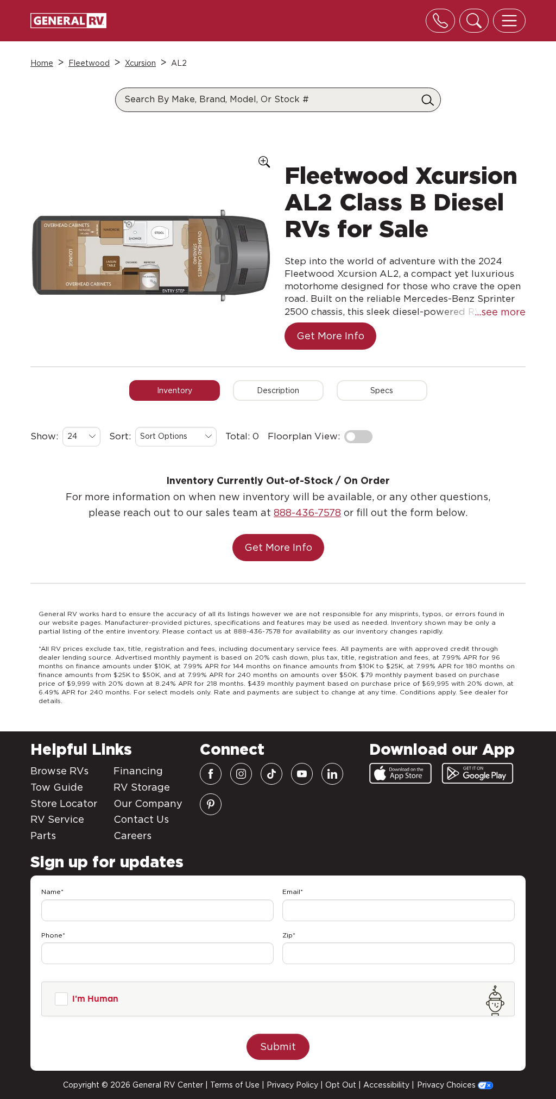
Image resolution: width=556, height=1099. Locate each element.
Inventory (174, 390)
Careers (132, 835)
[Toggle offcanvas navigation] (509, 21)
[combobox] (81, 436)
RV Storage (141, 787)
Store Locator (63, 803)
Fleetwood (89, 63)
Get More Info (330, 336)
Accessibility (386, 1085)
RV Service (57, 819)
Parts (43, 835)
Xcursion (140, 63)
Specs (381, 390)
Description (278, 390)
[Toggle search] (474, 21)
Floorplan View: (304, 436)
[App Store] (400, 773)
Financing (138, 771)
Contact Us (141, 819)
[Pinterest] (211, 804)
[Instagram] (241, 774)
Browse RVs (59, 771)
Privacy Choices (447, 1085)
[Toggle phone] (440, 21)
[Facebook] (211, 774)
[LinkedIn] (332, 774)
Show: (44, 436)
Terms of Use (235, 1085)
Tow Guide (56, 787)
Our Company (147, 803)
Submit (278, 1046)
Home (41, 63)
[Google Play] (477, 773)
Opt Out (340, 1085)
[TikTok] (271, 774)
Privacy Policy (292, 1085)
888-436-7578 (307, 512)
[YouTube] (302, 774)
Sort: (120, 436)
